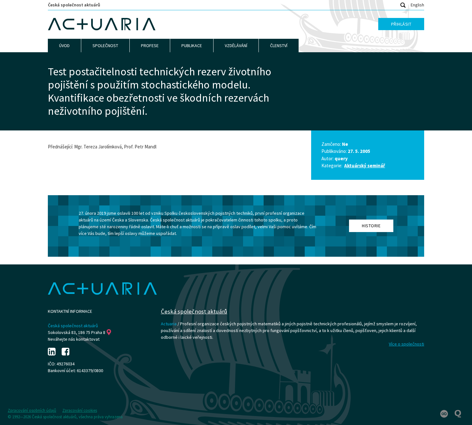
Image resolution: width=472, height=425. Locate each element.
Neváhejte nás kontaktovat (74, 339)
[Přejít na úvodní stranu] (102, 24)
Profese (150, 45)
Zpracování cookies (79, 410)
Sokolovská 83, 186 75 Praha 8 (76, 332)
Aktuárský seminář (364, 165)
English (417, 5)
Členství (278, 45)
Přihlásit (401, 24)
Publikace (191, 45)
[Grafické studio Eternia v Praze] (444, 413)
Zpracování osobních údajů (32, 410)
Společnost (105, 45)
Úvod (64, 45)
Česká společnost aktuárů (74, 5)
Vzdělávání (236, 45)
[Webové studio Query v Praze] (457, 413)
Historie (371, 226)
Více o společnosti (406, 344)
